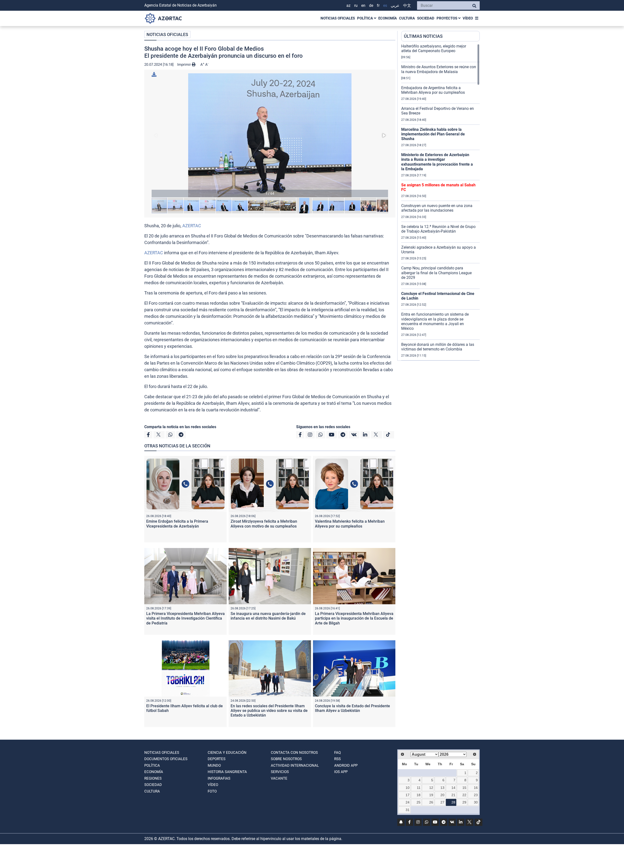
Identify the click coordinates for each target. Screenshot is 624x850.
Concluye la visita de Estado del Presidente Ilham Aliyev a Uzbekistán (352, 708)
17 (408, 795)
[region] (440, 202)
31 (408, 810)
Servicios (280, 772)
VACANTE (279, 778)
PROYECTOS (447, 18)
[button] (270, 135)
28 (453, 802)
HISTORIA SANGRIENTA (227, 772)
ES (385, 5)
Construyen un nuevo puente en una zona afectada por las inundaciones (436, 208)
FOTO (212, 791)
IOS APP (341, 772)
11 (418, 788)
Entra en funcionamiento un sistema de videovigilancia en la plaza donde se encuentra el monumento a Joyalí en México (435, 321)
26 (431, 802)
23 (476, 795)
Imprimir (184, 64)
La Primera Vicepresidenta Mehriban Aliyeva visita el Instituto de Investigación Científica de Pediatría (185, 618)
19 (431, 795)
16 (476, 788)
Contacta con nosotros (294, 752)
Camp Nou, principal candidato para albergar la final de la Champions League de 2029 (436, 273)
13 (442, 788)
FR (378, 5)
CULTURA (407, 18)
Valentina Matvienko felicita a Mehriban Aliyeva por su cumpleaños (350, 523)
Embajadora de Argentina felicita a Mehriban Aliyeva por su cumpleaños (433, 90)
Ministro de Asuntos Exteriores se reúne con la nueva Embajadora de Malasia (438, 69)
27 (442, 802)
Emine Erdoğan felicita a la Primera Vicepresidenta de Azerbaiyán (177, 523)
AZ (348, 5)
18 (418, 795)
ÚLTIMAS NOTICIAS (423, 36)
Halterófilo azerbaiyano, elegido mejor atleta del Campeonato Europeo (433, 48)
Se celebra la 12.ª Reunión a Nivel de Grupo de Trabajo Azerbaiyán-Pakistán (438, 229)
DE (371, 5)
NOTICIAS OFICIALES (338, 18)
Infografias (219, 778)
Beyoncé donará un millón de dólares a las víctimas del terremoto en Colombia (437, 346)
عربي (395, 5)
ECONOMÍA (387, 18)
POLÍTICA (365, 18)
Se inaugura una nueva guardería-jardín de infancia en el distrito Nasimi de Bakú (268, 616)
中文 (407, 5)
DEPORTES (216, 759)
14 (453, 788)
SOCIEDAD (425, 18)
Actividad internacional (295, 765)
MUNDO (214, 765)
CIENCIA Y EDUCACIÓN (227, 752)
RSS (337, 759)
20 (442, 795)
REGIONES (153, 778)
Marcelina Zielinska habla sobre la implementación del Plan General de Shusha (433, 134)
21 (453, 795)
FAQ (337, 752)
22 (464, 795)
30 (476, 802)
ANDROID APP (346, 765)
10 (408, 788)
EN (363, 5)
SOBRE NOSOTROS (286, 759)
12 (431, 788)
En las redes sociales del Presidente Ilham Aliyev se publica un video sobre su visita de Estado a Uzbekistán (269, 711)
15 (464, 788)
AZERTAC (191, 225)
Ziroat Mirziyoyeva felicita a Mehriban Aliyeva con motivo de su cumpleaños (264, 523)
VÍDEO (468, 18)
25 (418, 802)
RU (356, 5)
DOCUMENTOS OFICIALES (165, 759)
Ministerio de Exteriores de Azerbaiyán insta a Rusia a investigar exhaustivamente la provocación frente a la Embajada (437, 161)
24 (408, 802)
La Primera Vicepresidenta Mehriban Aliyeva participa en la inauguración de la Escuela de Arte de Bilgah (354, 618)
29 (464, 802)
